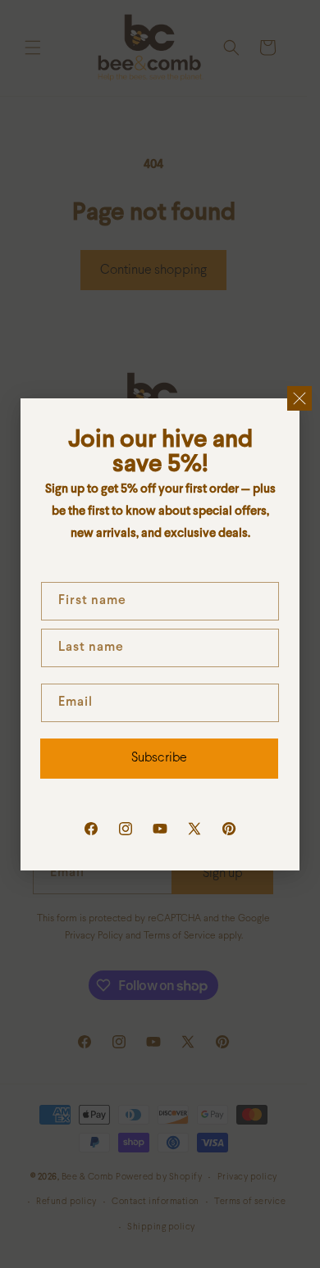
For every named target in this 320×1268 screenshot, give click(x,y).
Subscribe (159, 758)
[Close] (299, 398)
